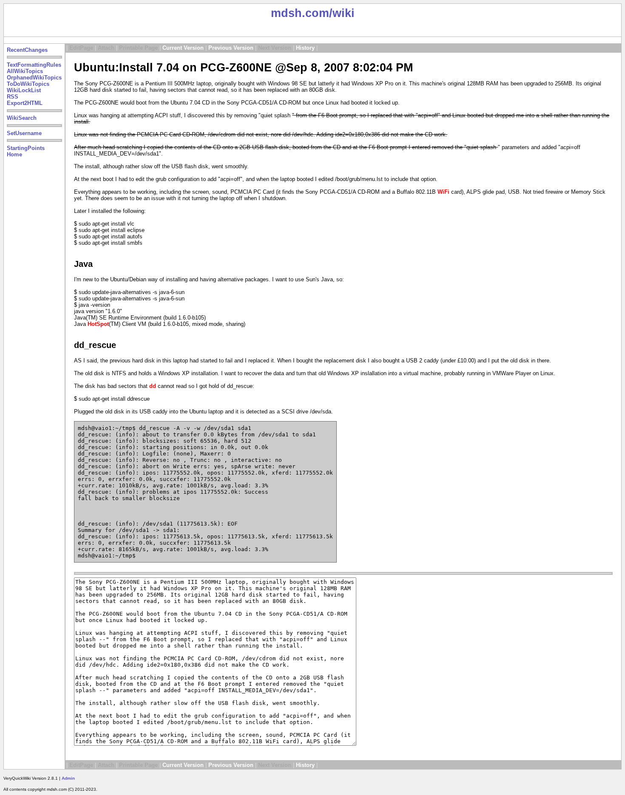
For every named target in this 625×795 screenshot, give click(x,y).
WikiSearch (22, 118)
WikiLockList (24, 90)
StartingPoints (26, 148)
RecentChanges (27, 50)
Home (14, 154)
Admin (68, 778)
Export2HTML (25, 103)
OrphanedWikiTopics (34, 77)
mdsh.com (300, 13)
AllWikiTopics (25, 71)
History (305, 48)
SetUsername (24, 133)
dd (152, 386)
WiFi (443, 192)
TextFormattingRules (34, 65)
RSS (12, 96)
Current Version (183, 48)
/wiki (342, 13)
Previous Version (230, 48)
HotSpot (98, 324)
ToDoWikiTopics (28, 84)
